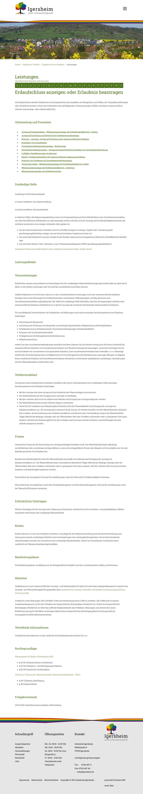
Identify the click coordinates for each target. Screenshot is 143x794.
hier (85, 635)
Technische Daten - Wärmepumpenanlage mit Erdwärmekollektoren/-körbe (55, 164)
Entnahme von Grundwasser (34, 142)
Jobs (17, 761)
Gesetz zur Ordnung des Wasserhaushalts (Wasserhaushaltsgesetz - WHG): (48, 674)
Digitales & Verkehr (31, 64)
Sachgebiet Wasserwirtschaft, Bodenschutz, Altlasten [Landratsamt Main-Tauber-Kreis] (53, 249)
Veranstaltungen (22, 751)
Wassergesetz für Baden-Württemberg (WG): (34, 656)
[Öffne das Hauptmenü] (125, 8)
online (112, 351)
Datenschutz (36, 780)
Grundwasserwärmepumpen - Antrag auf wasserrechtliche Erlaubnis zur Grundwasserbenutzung (65, 150)
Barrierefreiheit (51, 780)
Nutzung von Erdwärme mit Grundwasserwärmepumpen (47, 160)
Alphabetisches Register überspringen (32, 81)
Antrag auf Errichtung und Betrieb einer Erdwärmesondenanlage (50, 135)
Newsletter (20, 758)
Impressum (24, 780)
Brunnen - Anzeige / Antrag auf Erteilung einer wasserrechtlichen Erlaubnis (55, 139)
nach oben (109, 785)
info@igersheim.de (85, 772)
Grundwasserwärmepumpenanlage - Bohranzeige (44, 146)
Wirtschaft (19, 754)
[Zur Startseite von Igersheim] (34, 8)
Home (17, 64)
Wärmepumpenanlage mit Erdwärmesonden (41, 171)
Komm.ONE (120, 780)
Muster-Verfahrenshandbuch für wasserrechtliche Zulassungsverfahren (53, 157)
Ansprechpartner (22, 744)
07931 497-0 (86, 764)
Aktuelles (19, 747)
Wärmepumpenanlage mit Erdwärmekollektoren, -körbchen (48, 168)
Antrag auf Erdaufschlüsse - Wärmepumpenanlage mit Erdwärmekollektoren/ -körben (60, 132)
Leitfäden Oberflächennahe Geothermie (39, 153)
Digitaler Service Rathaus (53, 64)
